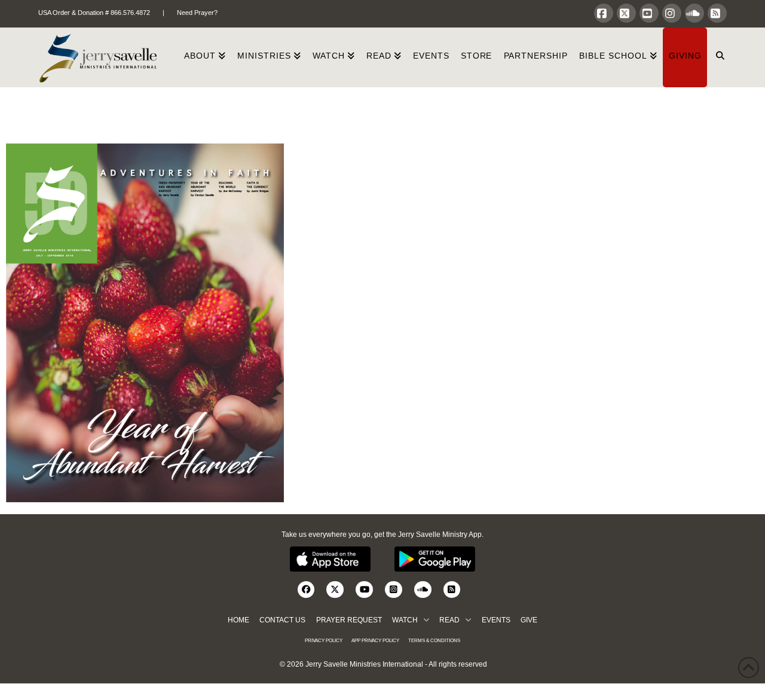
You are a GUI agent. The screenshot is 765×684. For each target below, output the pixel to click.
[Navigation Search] (717, 57)
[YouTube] (649, 13)
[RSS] (717, 13)
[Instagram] (671, 13)
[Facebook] (603, 13)
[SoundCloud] (694, 13)
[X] (626, 13)
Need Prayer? (197, 12)
